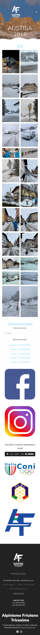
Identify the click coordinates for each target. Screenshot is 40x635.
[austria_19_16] (29, 219)
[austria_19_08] (29, 135)
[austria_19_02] (29, 61)
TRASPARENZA (18, 593)
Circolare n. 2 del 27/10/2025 (20, 345)
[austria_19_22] (29, 278)
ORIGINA (23, 574)
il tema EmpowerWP (28, 627)
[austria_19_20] (29, 263)
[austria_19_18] (29, 244)
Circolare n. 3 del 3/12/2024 (20, 354)
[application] (20, 454)
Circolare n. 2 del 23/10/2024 (20, 358)
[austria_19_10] (29, 153)
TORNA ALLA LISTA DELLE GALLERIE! (20, 324)
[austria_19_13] (10, 195)
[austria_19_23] (10, 301)
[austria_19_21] (10, 278)
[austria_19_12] (29, 171)
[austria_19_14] (29, 195)
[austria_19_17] (10, 244)
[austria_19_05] (10, 110)
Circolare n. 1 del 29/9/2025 (20, 349)
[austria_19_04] (29, 86)
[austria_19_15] (10, 219)
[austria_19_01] (10, 61)
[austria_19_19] (10, 263)
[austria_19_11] (10, 170)
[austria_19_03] (10, 86)
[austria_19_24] (29, 301)
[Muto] (26, 454)
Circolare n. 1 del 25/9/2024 (20, 362)
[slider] (31, 454)
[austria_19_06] (29, 110)
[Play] (8, 454)
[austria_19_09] (10, 153)
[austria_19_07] (10, 135)
